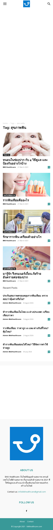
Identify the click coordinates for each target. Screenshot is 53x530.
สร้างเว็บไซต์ (26, 485)
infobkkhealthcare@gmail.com (32, 491)
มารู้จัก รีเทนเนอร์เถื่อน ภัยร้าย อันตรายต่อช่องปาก (22, 275)
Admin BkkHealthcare (12, 303)
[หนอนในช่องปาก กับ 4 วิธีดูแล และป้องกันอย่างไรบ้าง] (26, 144)
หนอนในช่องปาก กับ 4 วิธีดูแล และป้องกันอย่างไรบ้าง (25, 161)
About (22, 521)
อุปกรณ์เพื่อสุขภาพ (9, 269)
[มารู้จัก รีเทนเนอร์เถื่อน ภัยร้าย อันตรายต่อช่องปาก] (26, 258)
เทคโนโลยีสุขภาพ (9, 195)
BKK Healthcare (9, 167)
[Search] (49, 4)
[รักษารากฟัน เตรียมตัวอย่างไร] (26, 221)
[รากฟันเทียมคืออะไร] (26, 184)
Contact (30, 521)
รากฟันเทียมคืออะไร (16, 200)
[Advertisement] (26, 36)
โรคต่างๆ (6, 155)
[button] (4, 4)
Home (5, 123)
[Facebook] (26, 511)
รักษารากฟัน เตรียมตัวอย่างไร (22, 237)
